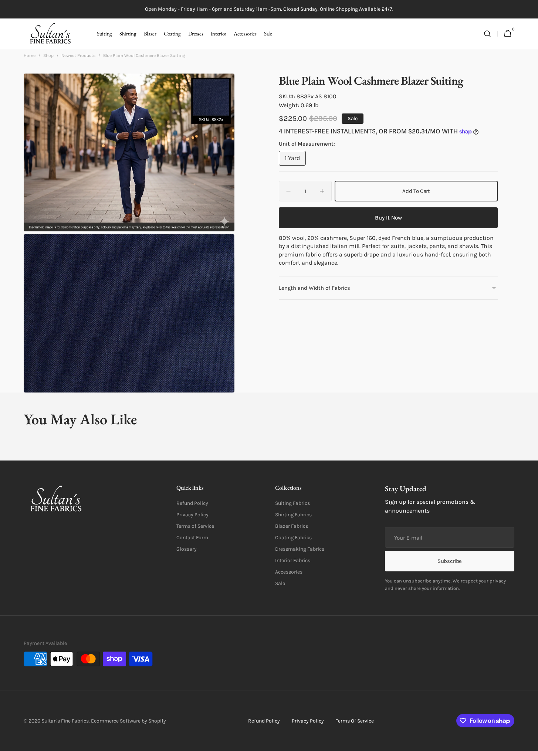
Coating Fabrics (293, 537)
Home (29, 55)
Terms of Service (195, 526)
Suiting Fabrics (292, 503)
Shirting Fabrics (293, 515)
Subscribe (449, 561)
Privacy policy (308, 721)
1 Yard (295, 160)
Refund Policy (192, 503)
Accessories (288, 572)
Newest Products (78, 55)
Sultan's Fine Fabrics (65, 721)
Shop (48, 55)
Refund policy (264, 721)
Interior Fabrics (292, 560)
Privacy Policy (192, 515)
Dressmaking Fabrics (299, 549)
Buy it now (388, 217)
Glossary (186, 549)
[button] (487, 33)
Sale (280, 583)
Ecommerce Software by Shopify (128, 721)
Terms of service (355, 721)
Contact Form (192, 537)
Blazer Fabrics (291, 526)
